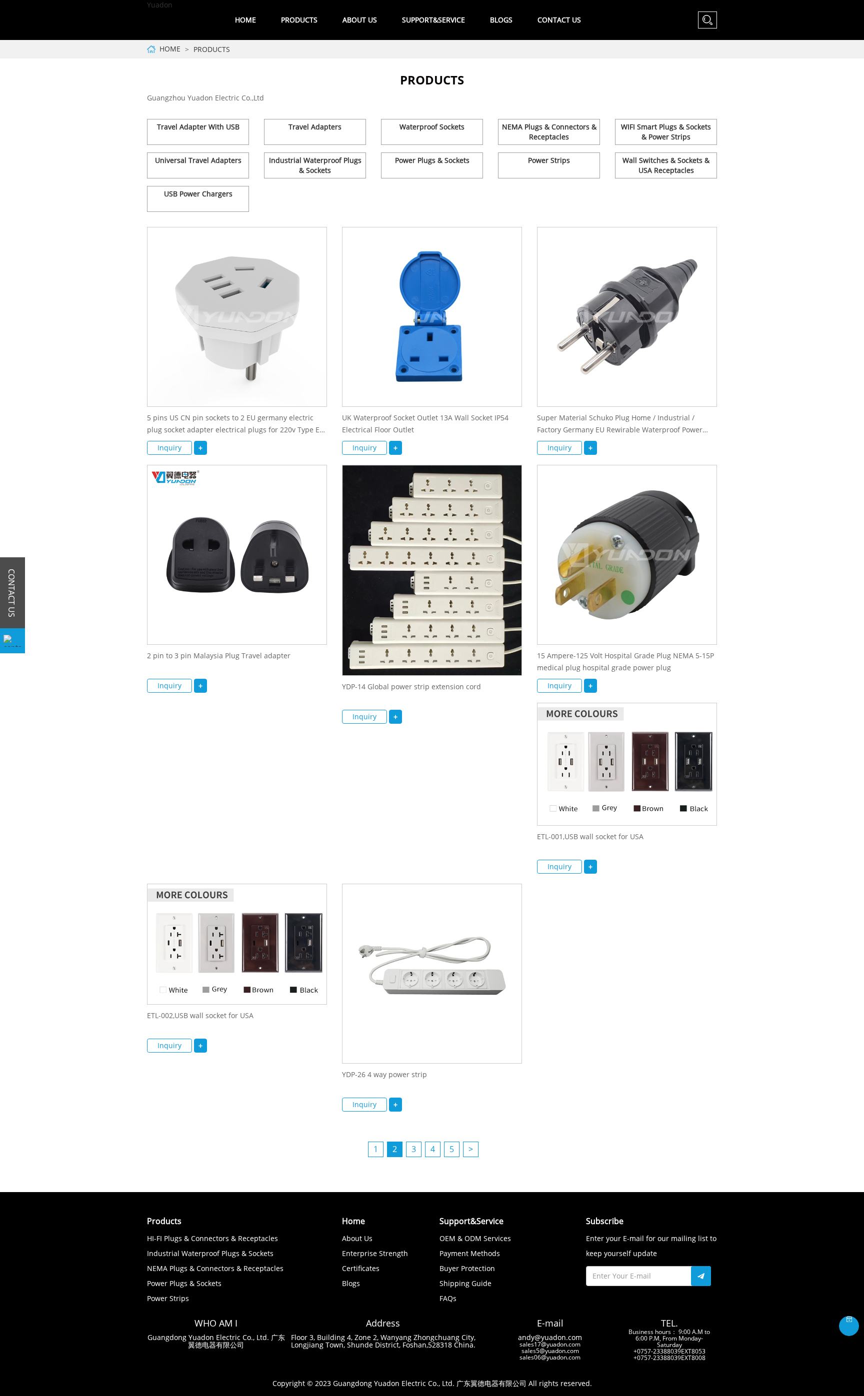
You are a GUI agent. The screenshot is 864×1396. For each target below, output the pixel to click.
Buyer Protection (467, 1268)
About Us (357, 1238)
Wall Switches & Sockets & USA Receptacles (666, 165)
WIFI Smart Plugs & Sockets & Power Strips (666, 131)
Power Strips (549, 160)
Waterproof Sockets (432, 126)
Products (212, 49)
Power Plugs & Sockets (432, 160)
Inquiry (170, 447)
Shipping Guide (466, 1283)
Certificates (361, 1268)
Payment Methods (470, 1253)
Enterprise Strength (375, 1253)
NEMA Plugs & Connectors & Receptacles (549, 131)
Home (245, 19)
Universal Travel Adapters (198, 160)
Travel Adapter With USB (198, 126)
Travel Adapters (315, 126)
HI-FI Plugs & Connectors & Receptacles (212, 1238)
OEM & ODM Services (475, 1238)
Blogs (501, 19)
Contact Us (559, 19)
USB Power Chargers (198, 193)
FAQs (448, 1298)
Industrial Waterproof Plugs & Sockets (315, 165)
